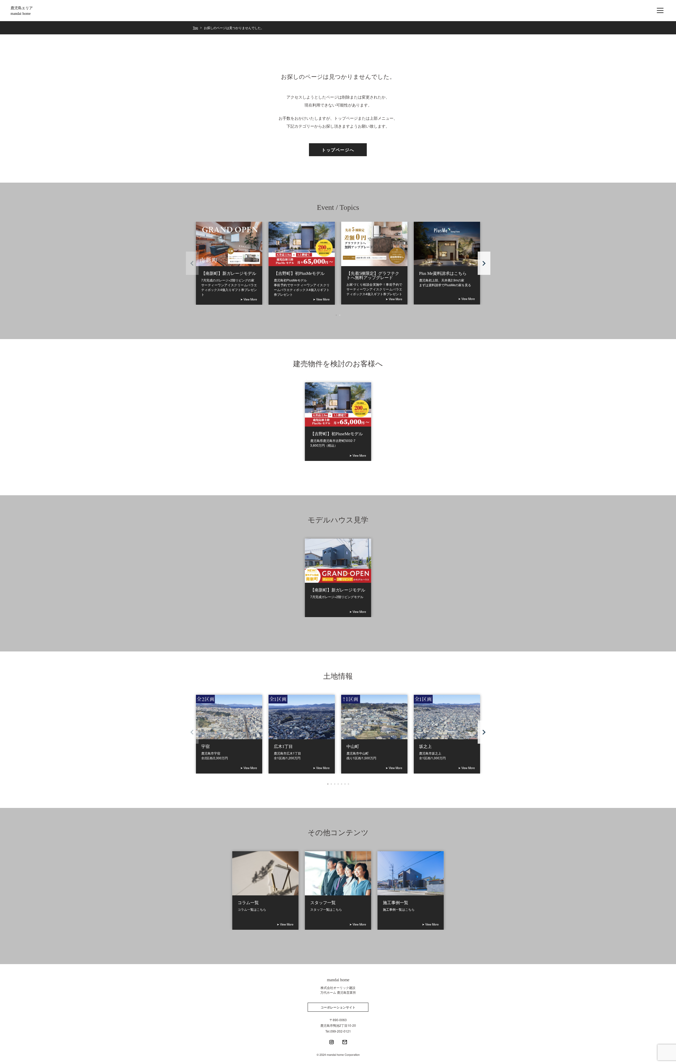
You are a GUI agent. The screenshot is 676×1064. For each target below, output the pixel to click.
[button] (483, 263)
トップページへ (338, 150)
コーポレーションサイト (338, 1007)
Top (195, 27)
